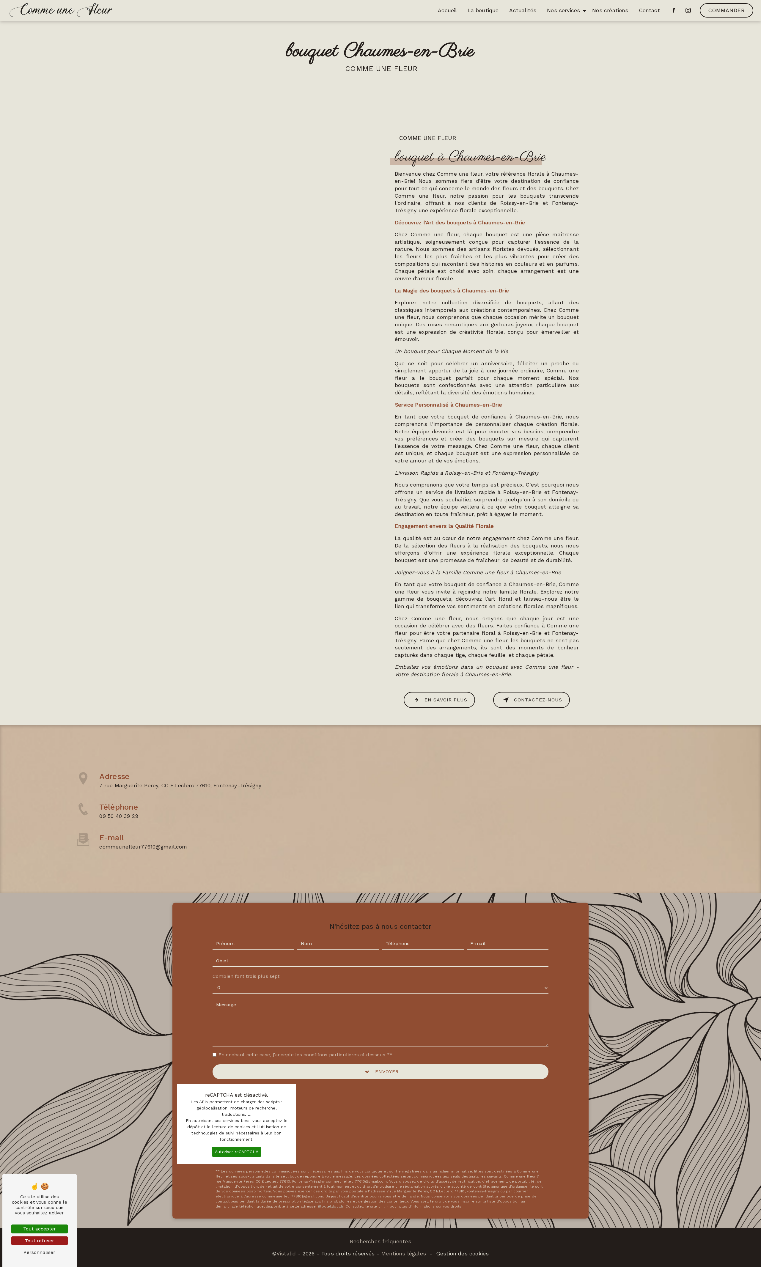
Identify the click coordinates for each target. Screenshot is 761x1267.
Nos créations (610, 10)
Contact (649, 10)
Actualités (522, 10)
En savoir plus (445, 700)
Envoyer (387, 1071)
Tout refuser (39, 1241)
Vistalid (286, 1254)
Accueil (447, 10)
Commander (726, 10)
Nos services (563, 10)
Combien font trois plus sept (246, 976)
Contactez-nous (538, 700)
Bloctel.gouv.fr (330, 1206)
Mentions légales (403, 1254)
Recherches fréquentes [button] (380, 1241)
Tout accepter (39, 1229)
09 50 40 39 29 (118, 816)
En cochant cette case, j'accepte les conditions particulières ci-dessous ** (305, 1054)
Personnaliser (39, 1252)
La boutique (483, 10)
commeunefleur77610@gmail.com (143, 847)
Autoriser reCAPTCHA (236, 1151)
